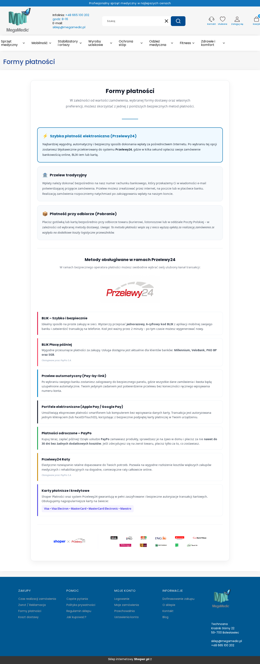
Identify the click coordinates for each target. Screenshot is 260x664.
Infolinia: (71, 17)
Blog (165, 617)
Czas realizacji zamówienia (37, 599)
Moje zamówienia (126, 605)
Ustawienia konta (126, 617)
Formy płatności (29, 611)
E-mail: (69, 25)
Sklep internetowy (128, 659)
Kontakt (167, 611)
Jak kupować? (76, 617)
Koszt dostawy (28, 617)
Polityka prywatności (80, 605)
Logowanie (121, 599)
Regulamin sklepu (78, 611)
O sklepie (168, 605)
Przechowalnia (124, 611)
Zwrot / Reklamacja (32, 605)
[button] (178, 21)
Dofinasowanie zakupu (178, 599)
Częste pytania (77, 599)
